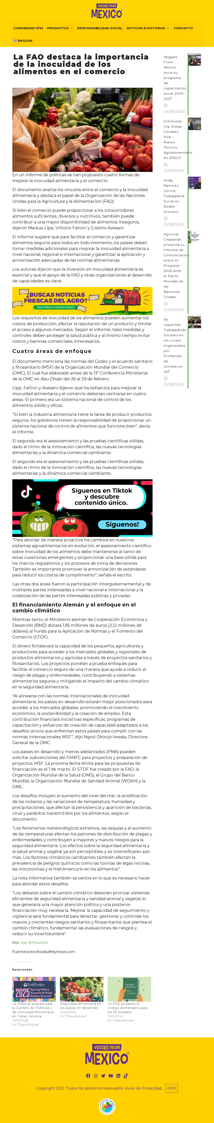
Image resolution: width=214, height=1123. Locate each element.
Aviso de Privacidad (143, 1088)
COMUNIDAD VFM (28, 28)
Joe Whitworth (34, 942)
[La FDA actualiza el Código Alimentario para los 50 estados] (129, 989)
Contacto (183, 28)
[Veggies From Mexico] (107, 11)
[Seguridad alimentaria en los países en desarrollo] (81, 989)
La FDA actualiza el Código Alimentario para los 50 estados (127, 1008)
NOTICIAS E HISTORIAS (146, 28)
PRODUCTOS (58, 28)
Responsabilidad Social (99, 28)
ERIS (171, 1088)
